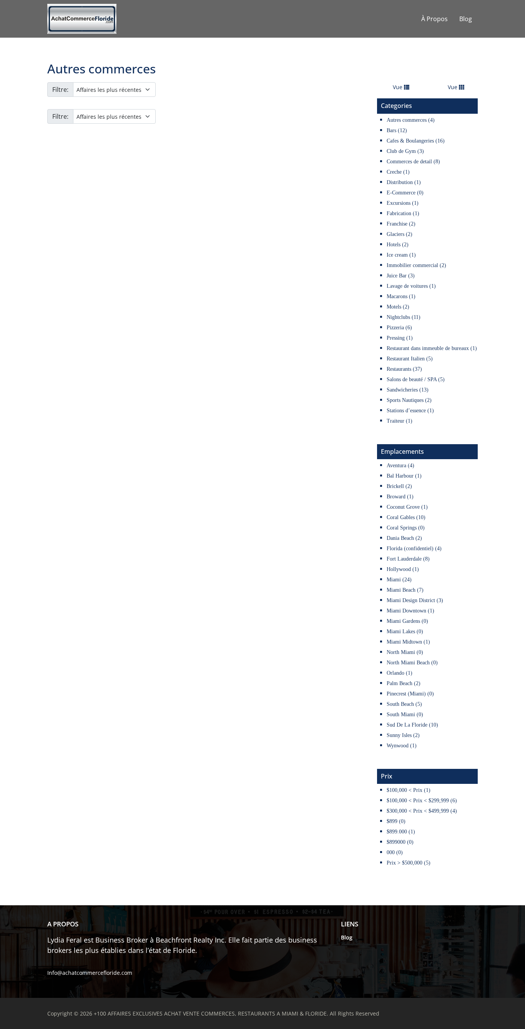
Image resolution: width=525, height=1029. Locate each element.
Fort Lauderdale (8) (408, 559)
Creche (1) (398, 172)
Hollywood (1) (403, 569)
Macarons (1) (401, 296)
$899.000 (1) (401, 832)
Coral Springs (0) (406, 528)
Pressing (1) (400, 338)
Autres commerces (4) (411, 120)
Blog (465, 19)
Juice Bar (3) (401, 276)
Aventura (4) (400, 465)
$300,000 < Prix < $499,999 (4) (422, 811)
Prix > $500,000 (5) (408, 863)
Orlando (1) (399, 673)
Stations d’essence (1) (410, 410)
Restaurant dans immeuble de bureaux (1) (432, 348)
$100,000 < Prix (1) (408, 790)
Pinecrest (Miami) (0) (410, 694)
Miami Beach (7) (405, 590)
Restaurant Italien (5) (410, 359)
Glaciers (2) (399, 234)
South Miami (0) (405, 714)
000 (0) (395, 852)
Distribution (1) (404, 182)
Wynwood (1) (402, 746)
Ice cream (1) (401, 255)
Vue (398, 87)
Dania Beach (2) (404, 538)
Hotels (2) (398, 244)
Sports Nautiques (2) (409, 400)
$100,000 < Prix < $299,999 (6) (422, 800)
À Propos (434, 19)
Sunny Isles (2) (403, 735)
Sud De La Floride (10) (412, 725)
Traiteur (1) (399, 421)
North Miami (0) (405, 652)
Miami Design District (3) (415, 600)
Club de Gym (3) (405, 151)
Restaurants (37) (404, 369)
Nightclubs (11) (403, 317)
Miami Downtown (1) (410, 611)
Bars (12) (397, 130)
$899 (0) (396, 821)
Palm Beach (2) (403, 683)
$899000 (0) (400, 842)
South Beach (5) (404, 704)
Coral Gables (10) (406, 517)
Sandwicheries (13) (408, 390)
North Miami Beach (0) (412, 663)
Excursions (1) (403, 203)
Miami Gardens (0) (407, 621)
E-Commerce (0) (405, 193)
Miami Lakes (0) (405, 631)
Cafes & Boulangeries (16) (416, 141)
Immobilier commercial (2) (416, 265)
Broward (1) (400, 497)
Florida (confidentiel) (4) (414, 548)
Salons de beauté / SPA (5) (416, 379)
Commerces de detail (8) (413, 161)
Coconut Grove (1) (407, 507)
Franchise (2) (401, 224)
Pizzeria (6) (399, 327)
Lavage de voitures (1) (411, 286)
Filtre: (60, 89)
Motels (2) (398, 307)
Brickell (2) (399, 486)
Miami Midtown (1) (408, 642)
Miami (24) (399, 580)
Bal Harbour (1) (404, 476)
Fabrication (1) (403, 213)
